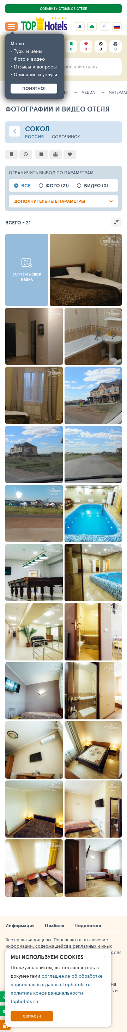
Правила (54, 925)
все (26, 186)
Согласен (32, 1016)
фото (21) (57, 186)
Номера (68, 300)
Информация (20, 925)
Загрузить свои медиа (26, 277)
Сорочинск (66, 136)
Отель (81, 418)
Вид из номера (31, 537)
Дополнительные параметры (49, 201)
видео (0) (96, 186)
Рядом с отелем (91, 477)
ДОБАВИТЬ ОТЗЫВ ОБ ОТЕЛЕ (63, 8)
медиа (88, 92)
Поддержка (87, 925)
